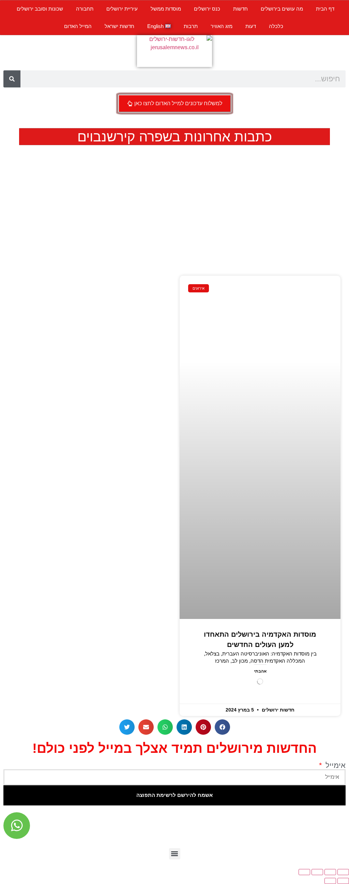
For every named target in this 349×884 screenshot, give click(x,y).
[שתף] (317, 872)
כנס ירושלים (207, 9)
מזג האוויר (221, 26)
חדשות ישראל (119, 26)
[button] (222, 727)
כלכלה (276, 26)
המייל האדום (78, 26)
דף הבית (325, 9)
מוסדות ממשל (166, 9)
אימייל (334, 765)
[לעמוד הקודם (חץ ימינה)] (343, 881)
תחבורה (84, 9)
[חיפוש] (11, 78)
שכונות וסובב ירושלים (40, 9)
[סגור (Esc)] (304, 872)
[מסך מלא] (330, 872)
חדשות (240, 9)
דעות (250, 26)
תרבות (191, 26)
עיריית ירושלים (122, 9)
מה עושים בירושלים (282, 9)
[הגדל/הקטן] (343, 872)
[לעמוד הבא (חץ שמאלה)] (330, 881)
